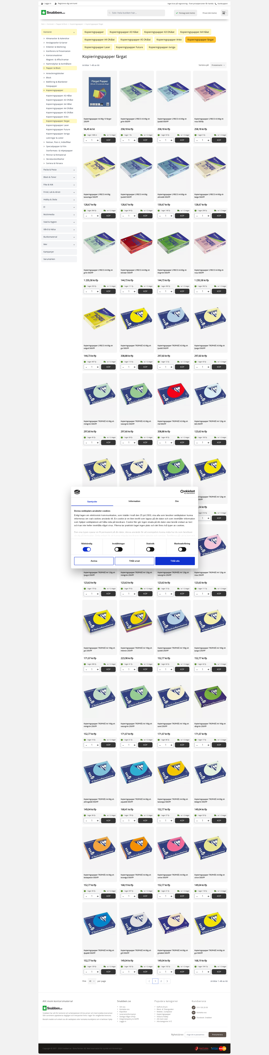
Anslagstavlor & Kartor (56, 42)
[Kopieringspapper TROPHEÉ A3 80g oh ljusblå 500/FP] (173, 318)
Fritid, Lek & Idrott (51, 192)
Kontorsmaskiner (54, 55)
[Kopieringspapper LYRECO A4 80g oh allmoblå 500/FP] (173, 167)
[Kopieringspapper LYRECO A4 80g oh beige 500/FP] (210, 167)
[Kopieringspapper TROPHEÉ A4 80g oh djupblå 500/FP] (99, 923)
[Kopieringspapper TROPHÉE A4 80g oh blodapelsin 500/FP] (99, 848)
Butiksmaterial (50, 236)
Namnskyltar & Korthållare (58, 63)
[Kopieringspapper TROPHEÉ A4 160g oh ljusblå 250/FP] (173, 621)
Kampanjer (48, 251)
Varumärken (49, 259)
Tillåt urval (134, 561)
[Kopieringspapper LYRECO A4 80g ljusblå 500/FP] (136, 167)
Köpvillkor (123, 1012)
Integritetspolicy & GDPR (129, 1019)
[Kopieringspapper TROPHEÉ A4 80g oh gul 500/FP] (210, 923)
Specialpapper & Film (56, 146)
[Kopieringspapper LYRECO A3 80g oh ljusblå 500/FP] (173, 92)
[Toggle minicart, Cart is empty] (224, 12)
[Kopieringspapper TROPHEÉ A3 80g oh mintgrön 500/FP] (99, 394)
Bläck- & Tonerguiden (165, 1009)
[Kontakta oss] (193, 1012)
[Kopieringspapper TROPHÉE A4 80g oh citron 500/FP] (210, 848)
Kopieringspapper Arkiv (57, 116)
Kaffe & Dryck (162, 1007)
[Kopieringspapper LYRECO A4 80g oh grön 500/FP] (99, 243)
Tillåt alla (175, 561)
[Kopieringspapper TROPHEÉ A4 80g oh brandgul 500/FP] (136, 848)
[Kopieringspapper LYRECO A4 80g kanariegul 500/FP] (99, 167)
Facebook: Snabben (204, 1018)
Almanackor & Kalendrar (57, 38)
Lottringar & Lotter (55, 138)
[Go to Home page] (53, 12)
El (44, 207)
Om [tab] (177, 501)
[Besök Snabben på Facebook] (193, 1017)
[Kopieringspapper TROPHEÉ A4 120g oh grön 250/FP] (173, 470)
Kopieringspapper (76, 24)
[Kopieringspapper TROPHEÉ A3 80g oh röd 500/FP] (173, 394)
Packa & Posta (49, 169)
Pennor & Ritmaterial (56, 154)
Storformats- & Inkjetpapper (59, 150)
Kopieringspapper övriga (58, 133)
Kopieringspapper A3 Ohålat (59, 99)
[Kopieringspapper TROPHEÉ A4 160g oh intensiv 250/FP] (136, 621)
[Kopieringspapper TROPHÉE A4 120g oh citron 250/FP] (99, 470)
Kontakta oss (124, 1009)
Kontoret (50, 24)
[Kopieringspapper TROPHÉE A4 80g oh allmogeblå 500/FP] (99, 772)
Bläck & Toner (49, 177)
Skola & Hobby (162, 1017)
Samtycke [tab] (92, 502)
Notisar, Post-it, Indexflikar (58, 142)
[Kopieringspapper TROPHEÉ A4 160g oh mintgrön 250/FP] (99, 697)
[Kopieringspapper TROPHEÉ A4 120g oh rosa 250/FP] (210, 545)
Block (48, 77)
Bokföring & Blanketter (56, 81)
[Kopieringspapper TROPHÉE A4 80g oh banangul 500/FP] (173, 772)
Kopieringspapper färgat (57, 121)
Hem (43, 24)
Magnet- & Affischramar (57, 59)
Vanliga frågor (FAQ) (127, 1017)
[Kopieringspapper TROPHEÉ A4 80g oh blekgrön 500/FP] (210, 772)
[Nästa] (167, 981)
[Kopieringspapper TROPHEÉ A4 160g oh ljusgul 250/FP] (210, 621)
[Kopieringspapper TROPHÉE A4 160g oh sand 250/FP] (173, 697)
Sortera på (204, 65)
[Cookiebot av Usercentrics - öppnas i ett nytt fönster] (182, 492)
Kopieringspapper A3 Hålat (59, 95)
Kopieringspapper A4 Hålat (59, 104)
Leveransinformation (127, 1014)
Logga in (47, 3)
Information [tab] (134, 501)
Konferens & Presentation (58, 51)
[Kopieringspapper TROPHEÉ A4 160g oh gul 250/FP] (99, 621)
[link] (149, 981)
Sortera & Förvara (54, 163)
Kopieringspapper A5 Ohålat (59, 112)
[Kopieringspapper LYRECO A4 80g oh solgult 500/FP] (99, 318)
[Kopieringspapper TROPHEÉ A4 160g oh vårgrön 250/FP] (210, 697)
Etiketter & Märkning (56, 47)
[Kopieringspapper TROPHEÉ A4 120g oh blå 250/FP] (210, 394)
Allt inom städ (162, 1019)
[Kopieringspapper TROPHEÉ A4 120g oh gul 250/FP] (210, 470)
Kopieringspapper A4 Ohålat (59, 108)
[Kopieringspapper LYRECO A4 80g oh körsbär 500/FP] (136, 243)
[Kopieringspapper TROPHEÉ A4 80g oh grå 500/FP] (136, 923)
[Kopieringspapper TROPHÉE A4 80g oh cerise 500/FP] (173, 848)
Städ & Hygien (50, 222)
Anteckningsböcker (55, 73)
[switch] (119, 549)
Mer (45, 244)
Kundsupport (222, 3)
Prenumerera (217, 1034)
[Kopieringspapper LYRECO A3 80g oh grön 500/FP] (136, 92)
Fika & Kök (48, 184)
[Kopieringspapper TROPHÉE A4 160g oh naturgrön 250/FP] (136, 697)
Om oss (122, 1007)
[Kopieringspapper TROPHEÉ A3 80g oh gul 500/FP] (136, 318)
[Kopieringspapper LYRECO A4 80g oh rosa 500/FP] (210, 243)
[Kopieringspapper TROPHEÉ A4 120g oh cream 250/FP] (136, 470)
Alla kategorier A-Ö (164, 1021)
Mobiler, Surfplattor (164, 1012)
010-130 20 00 (202, 1007)
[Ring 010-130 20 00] (193, 1007)
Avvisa (94, 561)
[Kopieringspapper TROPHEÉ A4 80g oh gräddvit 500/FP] (173, 923)
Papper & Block (61, 24)
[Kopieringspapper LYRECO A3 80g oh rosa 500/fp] (210, 92)
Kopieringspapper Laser (57, 125)
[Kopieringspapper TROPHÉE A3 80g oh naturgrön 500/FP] (136, 394)
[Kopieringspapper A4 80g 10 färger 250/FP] (99, 92)
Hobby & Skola (50, 199)
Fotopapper (51, 86)
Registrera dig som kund (67, 3)
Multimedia (48, 214)
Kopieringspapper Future (58, 129)
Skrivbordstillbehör (55, 159)
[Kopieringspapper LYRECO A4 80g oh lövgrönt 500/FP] (173, 243)
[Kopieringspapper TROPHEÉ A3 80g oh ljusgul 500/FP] (210, 318)
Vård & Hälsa (49, 229)
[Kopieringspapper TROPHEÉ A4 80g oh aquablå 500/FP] (136, 772)
